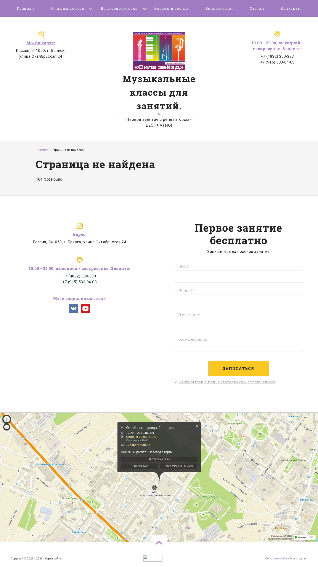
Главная (42, 149)
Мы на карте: (40, 42)
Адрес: (79, 234)
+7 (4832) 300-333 (277, 56)
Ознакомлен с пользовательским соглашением (226, 381)
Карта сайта (53, 558)
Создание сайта (277, 558)
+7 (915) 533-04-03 (277, 62)
